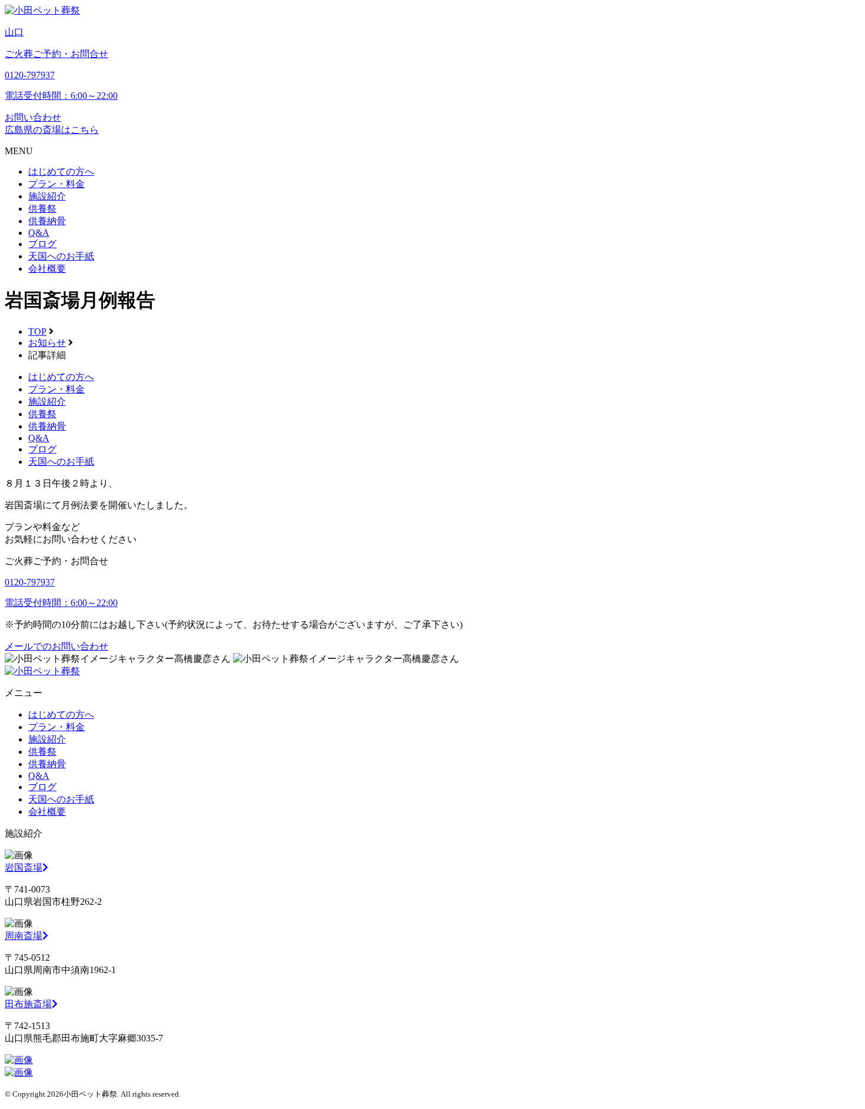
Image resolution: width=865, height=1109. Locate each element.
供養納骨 (47, 221)
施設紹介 (47, 196)
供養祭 (42, 209)
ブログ (42, 244)
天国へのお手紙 (61, 256)
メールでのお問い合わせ (56, 646)
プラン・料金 (56, 184)
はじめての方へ (61, 171)
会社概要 (47, 269)
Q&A (38, 233)
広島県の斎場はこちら (52, 130)
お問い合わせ (33, 117)
